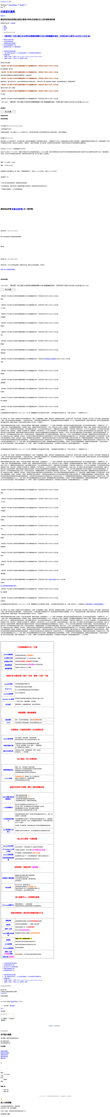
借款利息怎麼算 (5, 1053)
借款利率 (3, 1058)
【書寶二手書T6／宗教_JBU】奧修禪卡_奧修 (15, 58)
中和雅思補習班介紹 (9, 965)
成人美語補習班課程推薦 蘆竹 (8, 585)
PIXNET (43, 1096)
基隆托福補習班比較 (9, 968)
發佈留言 (3, 1020)
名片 (5, 29)
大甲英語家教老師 (8, 41)
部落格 (5, 28)
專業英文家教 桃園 (8, 39)
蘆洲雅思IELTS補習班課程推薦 (95, 604)
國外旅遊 (12, 1005)
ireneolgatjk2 (4, 993)
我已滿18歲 (3, 1114)
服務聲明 (69, 1096)
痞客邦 (13, 1001)
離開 (9, 1114)
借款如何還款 (4, 1051)
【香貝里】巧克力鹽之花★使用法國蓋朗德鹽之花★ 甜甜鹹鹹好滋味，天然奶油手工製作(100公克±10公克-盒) (47, 36)
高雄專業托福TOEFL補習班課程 (12, 46)
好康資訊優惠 (8, 11)
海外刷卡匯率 (52, 579)
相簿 (5, 26)
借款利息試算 (4, 1056)
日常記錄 (12, 23)
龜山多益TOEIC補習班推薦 (11, 966)
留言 (16, 1001)
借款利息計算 (4, 1054)
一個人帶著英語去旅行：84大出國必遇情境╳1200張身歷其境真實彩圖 (22, 53)
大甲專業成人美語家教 (50, 358)
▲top (2, 1008)
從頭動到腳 (7, 54)
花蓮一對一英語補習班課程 (8, 269)
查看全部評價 (17, 209)
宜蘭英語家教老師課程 (10, 43)
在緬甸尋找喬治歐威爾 (10, 51)
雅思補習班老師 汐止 (9, 970)
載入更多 (3, 1011)
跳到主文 (3, 15)
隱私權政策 (63, 1096)
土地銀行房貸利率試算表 (10, 963)
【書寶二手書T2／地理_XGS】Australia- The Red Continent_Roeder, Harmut (23, 56)
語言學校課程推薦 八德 (10, 45)
